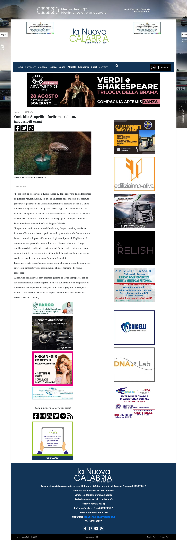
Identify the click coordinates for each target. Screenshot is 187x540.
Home (20, 67)
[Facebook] (85, 529)
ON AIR (163, 67)
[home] (89, 35)
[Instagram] (91, 529)
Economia (83, 67)
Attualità (71, 67)
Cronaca (42, 67)
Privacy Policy (165, 537)
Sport (94, 67)
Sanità (62, 67)
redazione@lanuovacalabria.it (99, 517)
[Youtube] (96, 529)
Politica (53, 67)
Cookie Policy (152, 537)
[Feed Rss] (101, 529)
